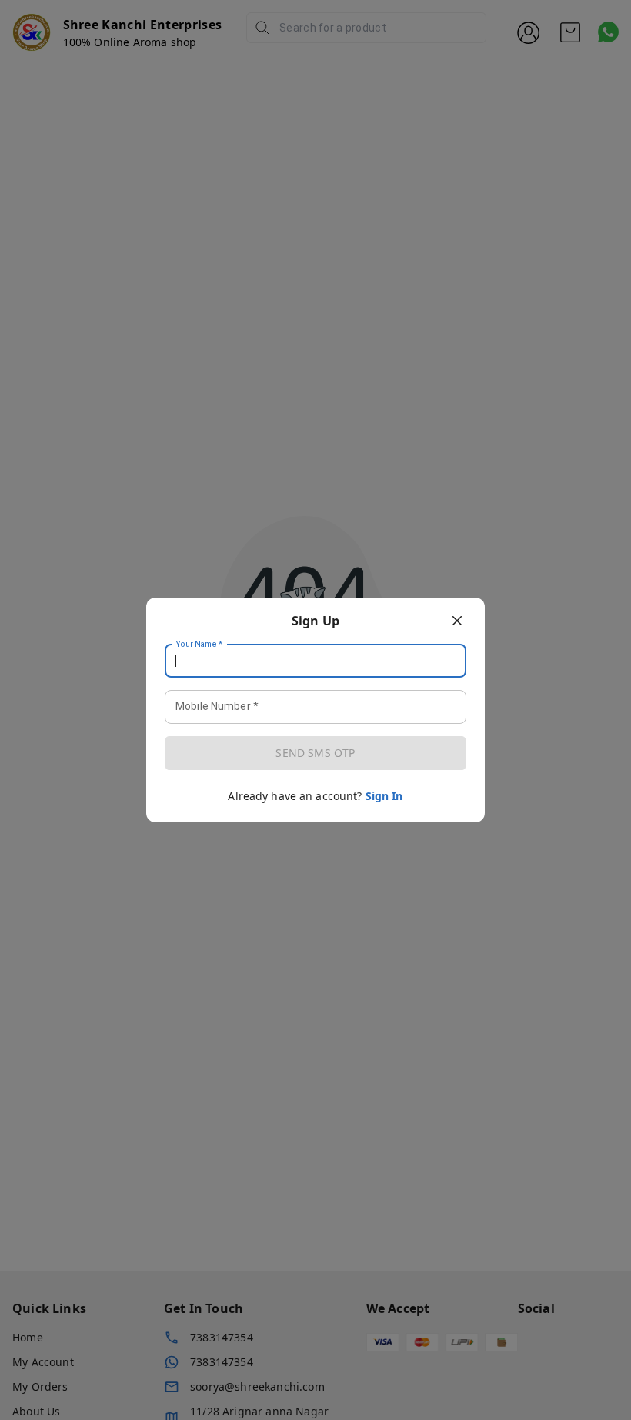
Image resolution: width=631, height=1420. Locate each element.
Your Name (199, 644)
